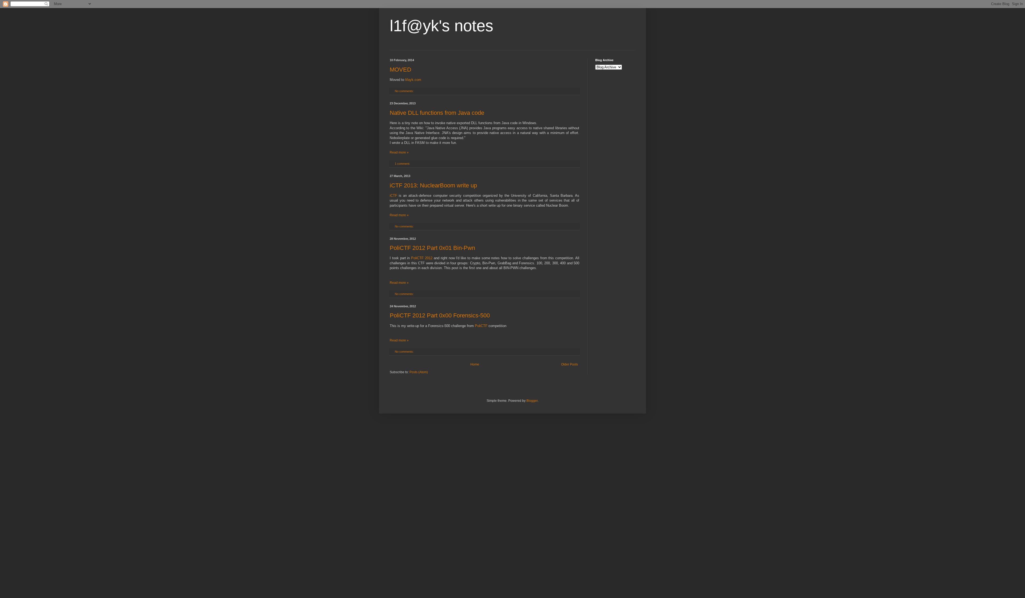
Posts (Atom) (418, 372)
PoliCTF (481, 326)
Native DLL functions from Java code (437, 112)
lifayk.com (413, 80)
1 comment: (403, 163)
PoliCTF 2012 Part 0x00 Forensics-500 (440, 315)
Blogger (532, 401)
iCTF (393, 196)
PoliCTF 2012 (421, 258)
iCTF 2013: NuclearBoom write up (433, 185)
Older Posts (569, 364)
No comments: (405, 91)
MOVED (400, 69)
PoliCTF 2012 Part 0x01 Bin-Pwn (432, 248)
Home (474, 364)
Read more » (399, 152)
